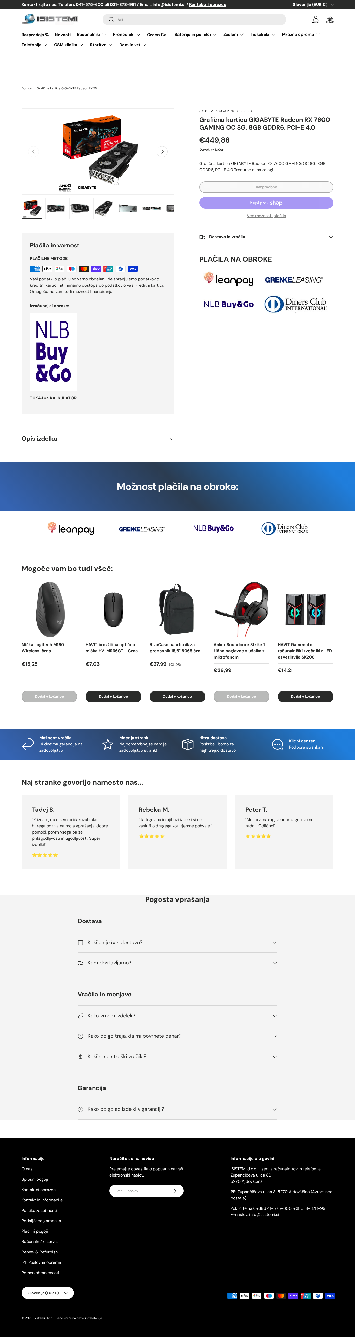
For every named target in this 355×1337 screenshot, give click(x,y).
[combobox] (194, 19)
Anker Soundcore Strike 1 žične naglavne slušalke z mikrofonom (239, 651)
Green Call (157, 34)
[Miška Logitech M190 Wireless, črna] (49, 609)
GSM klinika (65, 45)
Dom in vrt (129, 45)
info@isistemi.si (264, 1214)
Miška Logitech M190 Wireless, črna (43, 648)
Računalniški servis (40, 1241)
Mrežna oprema (298, 34)
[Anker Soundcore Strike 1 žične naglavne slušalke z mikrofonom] (241, 609)
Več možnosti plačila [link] (266, 216)
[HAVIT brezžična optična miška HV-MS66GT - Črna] (113, 609)
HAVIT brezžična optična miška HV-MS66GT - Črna (112, 648)
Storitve (98, 45)
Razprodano (266, 187)
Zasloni (230, 34)
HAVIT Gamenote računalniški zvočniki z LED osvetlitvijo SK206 (305, 651)
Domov (27, 88)
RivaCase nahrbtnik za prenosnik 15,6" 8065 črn (175, 648)
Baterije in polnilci (193, 34)
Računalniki (88, 34)
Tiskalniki (260, 34)
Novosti (63, 34)
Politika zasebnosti (39, 1210)
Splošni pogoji (35, 1179)
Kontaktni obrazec (39, 1189)
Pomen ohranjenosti (40, 1272)
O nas (27, 1169)
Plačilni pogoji (35, 1231)
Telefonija (31, 45)
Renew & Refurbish (40, 1252)
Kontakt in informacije (42, 1200)
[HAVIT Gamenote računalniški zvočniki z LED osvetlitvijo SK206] (305, 609)
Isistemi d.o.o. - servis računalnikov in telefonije (68, 1318)
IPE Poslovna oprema (41, 1262)
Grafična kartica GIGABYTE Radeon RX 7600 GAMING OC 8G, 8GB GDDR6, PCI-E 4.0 (68, 88)
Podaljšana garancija (41, 1221)
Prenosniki (123, 34)
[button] (330, 19)
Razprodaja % (35, 34)
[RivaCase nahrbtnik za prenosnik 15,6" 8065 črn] (177, 609)
